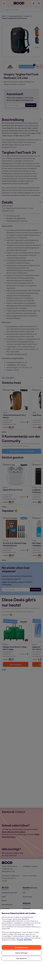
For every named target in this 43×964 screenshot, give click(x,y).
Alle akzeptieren (21, 947)
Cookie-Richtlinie (24, 940)
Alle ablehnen (21, 958)
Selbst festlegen (21, 953)
